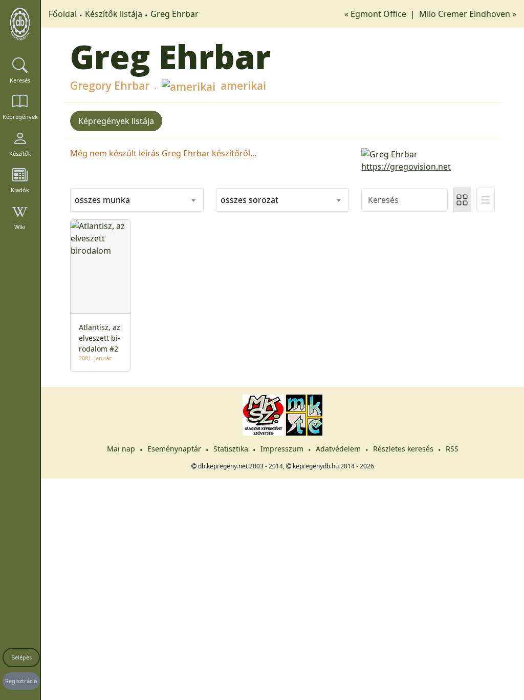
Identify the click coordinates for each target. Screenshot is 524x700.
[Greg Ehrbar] (428, 153)
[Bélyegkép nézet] (462, 200)
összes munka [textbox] (102, 199)
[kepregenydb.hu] (20, 24)
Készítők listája (113, 13)
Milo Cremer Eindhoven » (467, 13)
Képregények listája (116, 121)
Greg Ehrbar (174, 13)
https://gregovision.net (406, 166)
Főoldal (63, 13)
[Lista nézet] (485, 200)
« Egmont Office (376, 13)
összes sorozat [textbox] (249, 199)
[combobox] (137, 200)
